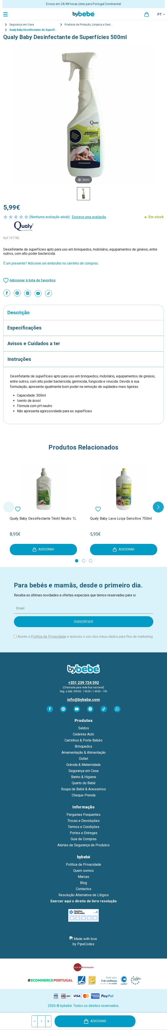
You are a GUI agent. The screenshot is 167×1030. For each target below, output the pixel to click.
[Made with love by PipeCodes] (83, 941)
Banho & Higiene (83, 777)
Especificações (24, 328)
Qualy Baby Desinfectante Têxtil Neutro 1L (43, 518)
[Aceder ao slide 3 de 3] (90, 560)
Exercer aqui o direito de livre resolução (83, 901)
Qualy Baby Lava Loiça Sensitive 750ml (121, 518)
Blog (83, 883)
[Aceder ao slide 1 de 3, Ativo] (76, 560)
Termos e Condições (83, 827)
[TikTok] (48, 293)
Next (158, 507)
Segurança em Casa (83, 771)
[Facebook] (6, 293)
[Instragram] (27, 293)
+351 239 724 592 (83, 682)
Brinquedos (83, 746)
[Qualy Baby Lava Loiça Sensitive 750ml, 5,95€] (123, 489)
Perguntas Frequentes (83, 815)
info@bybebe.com (83, 699)
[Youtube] (38, 293)
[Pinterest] (17, 293)
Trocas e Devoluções (83, 821)
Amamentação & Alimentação (84, 752)
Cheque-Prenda (83, 795)
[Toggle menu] (6, 14)
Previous (8, 507)
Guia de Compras (84, 839)
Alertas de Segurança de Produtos (83, 845)
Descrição (18, 312)
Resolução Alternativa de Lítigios (83, 895)
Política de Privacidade (48, 637)
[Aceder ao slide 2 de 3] (83, 560)
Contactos (83, 889)
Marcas (83, 877)
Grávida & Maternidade (83, 765)
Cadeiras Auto (83, 734)
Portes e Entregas (83, 833)
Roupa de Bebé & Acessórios (83, 789)
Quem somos (83, 871)
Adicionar (98, 1021)
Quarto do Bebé (83, 783)
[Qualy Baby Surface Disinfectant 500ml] (83, 193)
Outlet (83, 759)
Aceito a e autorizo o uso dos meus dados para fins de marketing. (85, 637)
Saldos (83, 728)
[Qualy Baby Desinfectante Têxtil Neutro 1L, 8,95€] (43, 489)
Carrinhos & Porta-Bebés (83, 740)
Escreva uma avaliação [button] (89, 217)
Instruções (19, 359)
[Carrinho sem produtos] (146, 14)
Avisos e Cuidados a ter (33, 343)
